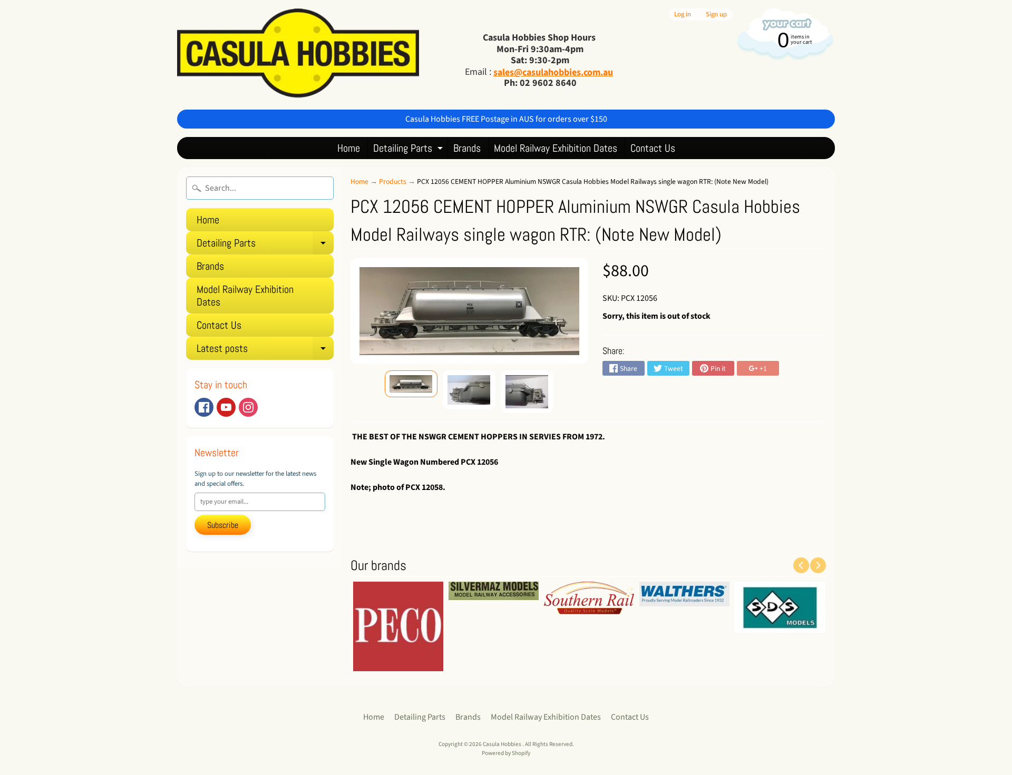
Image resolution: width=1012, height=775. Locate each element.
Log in (682, 14)
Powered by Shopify (506, 753)
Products (392, 181)
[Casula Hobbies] (298, 54)
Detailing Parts (409, 150)
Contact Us (652, 148)
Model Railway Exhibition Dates (555, 148)
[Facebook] (203, 407)
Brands (467, 148)
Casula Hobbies (502, 744)
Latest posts (265, 350)
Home (348, 148)
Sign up (716, 14)
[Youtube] (226, 407)
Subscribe (222, 525)
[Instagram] (248, 407)
